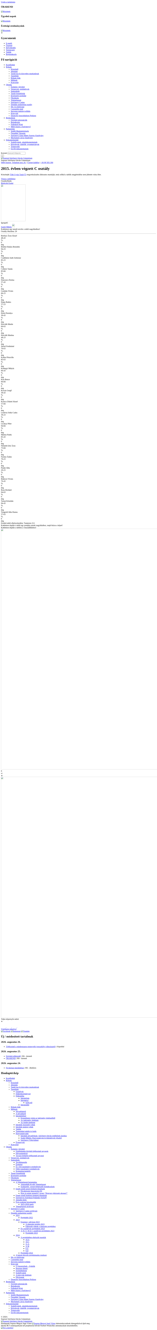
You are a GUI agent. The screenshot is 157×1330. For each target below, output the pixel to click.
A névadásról (21, 1114)
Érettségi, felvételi (18, 87)
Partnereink (10, 129)
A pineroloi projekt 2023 (35, 1224)
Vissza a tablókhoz (8, 179)
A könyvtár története (24, 1275)
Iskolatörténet (21, 1116)
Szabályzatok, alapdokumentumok (24, 142)
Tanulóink (15, 76)
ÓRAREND (11, 1058)
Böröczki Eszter (7, 183)
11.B (27, 1246)
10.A (27, 1240)
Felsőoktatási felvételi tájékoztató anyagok (32, 1151)
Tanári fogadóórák (18, 93)
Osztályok (20, 1092)
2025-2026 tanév (27, 1204)
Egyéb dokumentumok (19, 149)
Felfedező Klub (17, 124)
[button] (78, 1028)
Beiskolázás (10, 118)
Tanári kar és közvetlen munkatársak (25, 74)
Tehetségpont (16, 100)
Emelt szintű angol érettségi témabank (30, 1189)
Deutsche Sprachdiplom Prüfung (23, 116)
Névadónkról (21, 1111)
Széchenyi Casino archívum (26, 1211)
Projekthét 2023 (32, 1233)
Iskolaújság (25, 1098)
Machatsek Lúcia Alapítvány (22, 138)
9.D (27, 1251)
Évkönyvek (20, 1142)
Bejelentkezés (11, 54)
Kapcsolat (15, 82)
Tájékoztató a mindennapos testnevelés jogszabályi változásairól (30, 1047)
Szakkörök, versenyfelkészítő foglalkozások (38, 1187)
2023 (18, 1220)
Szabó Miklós (6, 227)
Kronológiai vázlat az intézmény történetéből (38, 1118)
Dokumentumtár (12, 140)
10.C (27, 1242)
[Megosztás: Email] (14, 1027)
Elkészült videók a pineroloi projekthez (41, 1226)
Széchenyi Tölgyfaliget (30, 1140)
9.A (27, 1248)
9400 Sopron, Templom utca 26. (13, 163)
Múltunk (14, 80)
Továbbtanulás (21, 1162)
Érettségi (19, 1164)
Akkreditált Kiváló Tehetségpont (33, 1184)
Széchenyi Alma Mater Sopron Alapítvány (27, 135)
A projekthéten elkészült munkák (33, 1237)
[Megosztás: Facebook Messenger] (9, 1027)
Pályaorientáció (22, 1153)
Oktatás (9, 85)
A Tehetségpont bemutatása (26, 1182)
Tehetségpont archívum (25, 1206)
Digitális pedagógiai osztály (21, 105)
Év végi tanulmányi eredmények (28, 1167)
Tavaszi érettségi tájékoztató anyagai (30, 1156)
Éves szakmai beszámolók (26, 1202)
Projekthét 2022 (27, 1218)
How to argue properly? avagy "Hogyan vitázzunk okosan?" (44, 1193)
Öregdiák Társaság (18, 133)
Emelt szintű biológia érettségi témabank (31, 1195)
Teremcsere (10, 50)
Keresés (4, 153)
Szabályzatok (21, 1273)
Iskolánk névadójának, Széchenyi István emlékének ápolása (44, 1136)
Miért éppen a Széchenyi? (21, 127)
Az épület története (28, 1122)
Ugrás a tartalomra (8, 2)
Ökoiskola (15, 98)
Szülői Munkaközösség (20, 131)
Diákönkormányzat (23, 1094)
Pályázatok (20, 1277)
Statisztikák (15, 91)
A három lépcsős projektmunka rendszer (31, 1255)
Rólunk (9, 67)
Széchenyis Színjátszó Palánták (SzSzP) (31, 1198)
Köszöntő (14, 69)
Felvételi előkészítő (13, 1056)
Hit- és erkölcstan (17, 107)
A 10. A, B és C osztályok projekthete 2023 (37, 1231)
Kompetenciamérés (23, 1171)
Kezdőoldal (10, 65)
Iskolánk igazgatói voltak (25, 1125)
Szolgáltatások (21, 1271)
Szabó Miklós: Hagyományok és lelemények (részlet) (41, 1138)
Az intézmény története (30, 1120)
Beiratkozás (15, 122)
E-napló (9, 43)
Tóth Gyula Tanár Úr (18, 175)
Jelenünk (14, 71)
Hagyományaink (22, 1134)
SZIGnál (29, 1103)
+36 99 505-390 (47, 163)
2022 (18, 1215)
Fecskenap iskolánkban (15, 1068)
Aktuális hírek (21, 1200)
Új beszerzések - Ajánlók (25, 1266)
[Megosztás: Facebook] (3, 1027)
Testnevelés (15, 147)
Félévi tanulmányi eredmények (27, 1169)
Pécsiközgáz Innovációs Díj (31, 1191)
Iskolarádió (25, 1105)
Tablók (8, 52)
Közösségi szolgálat (18, 96)
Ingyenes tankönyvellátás (20, 111)
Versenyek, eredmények (20, 89)
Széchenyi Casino (18, 102)
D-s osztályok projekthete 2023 (33, 1229)
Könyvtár (14, 113)
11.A (27, 1244)
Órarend (9, 45)
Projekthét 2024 (27, 1253)
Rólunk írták (15, 78)
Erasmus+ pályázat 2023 (30, 1222)
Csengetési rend (17, 109)
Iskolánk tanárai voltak (24, 1127)
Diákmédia (20, 1096)
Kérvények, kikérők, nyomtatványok (25, 144)
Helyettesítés (11, 48)
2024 (18, 1235)
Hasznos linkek (22, 1268)
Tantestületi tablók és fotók (26, 1131)
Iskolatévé (24, 1100)
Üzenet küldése (33, 163)
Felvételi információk (19, 120)
